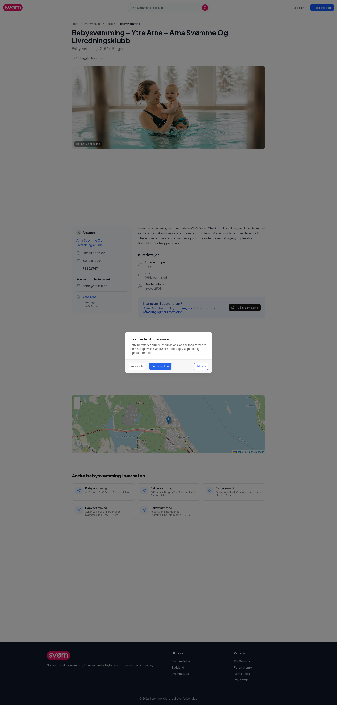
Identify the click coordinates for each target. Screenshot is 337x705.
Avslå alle (137, 366)
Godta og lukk (160, 366)
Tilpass (201, 366)
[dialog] (168, 352)
